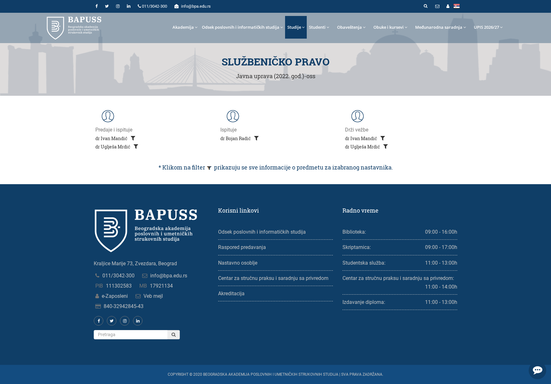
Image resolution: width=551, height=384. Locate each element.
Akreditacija (231, 293)
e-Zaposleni (115, 296)
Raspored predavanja (242, 247)
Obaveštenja (349, 27)
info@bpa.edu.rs (168, 276)
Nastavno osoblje (237, 263)
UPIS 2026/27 (486, 27)
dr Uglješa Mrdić (113, 147)
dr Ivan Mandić (112, 138)
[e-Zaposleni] (447, 6)
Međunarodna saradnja (438, 27)
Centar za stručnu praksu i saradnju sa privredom (273, 278)
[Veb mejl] (437, 6)
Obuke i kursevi (388, 27)
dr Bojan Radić (236, 138)
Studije (294, 27)
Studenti (317, 27)
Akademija (183, 27)
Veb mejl (153, 296)
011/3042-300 (118, 276)
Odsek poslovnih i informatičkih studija (240, 27)
